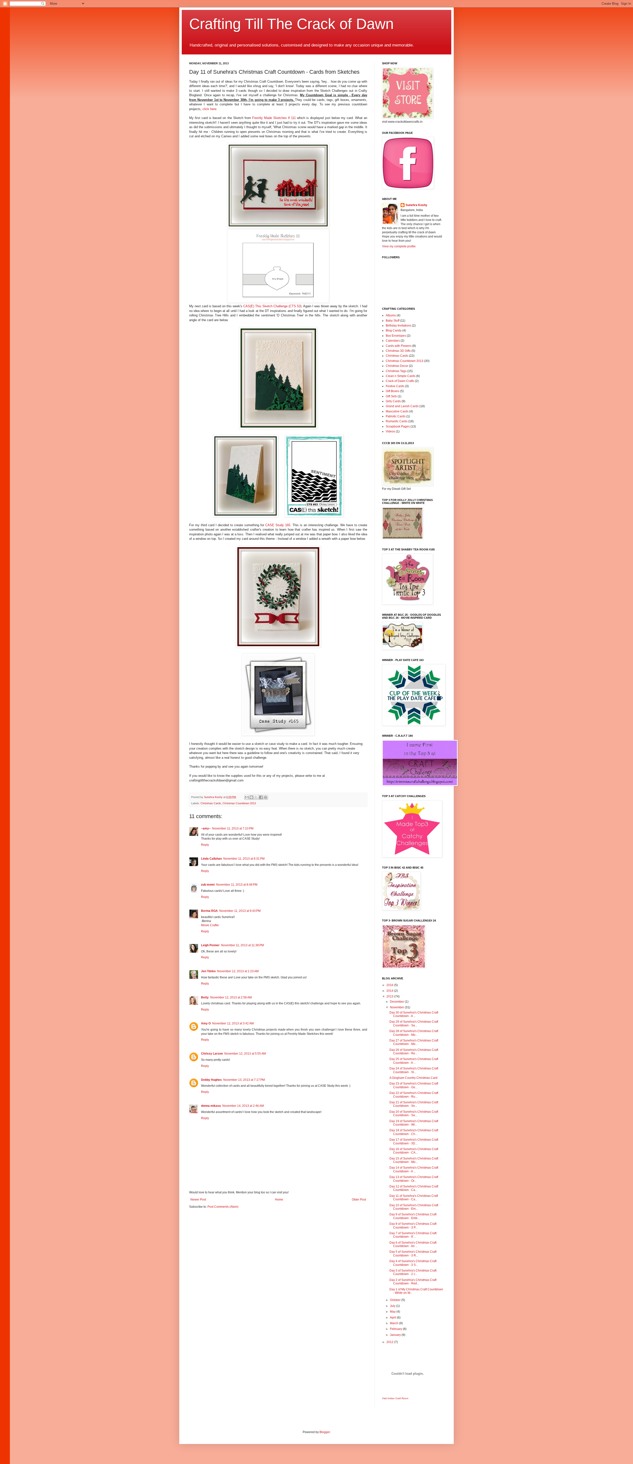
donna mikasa (211, 1106)
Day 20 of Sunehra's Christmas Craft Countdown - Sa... (413, 1113)
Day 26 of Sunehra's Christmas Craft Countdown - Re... (413, 1051)
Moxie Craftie (210, 925)
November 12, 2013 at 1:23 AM (238, 971)
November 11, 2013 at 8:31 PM (244, 858)
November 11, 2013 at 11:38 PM (242, 945)
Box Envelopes (396, 335)
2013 (390, 996)
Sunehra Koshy (416, 205)
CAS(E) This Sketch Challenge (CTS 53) (271, 306)
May (393, 1311)
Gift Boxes (392, 391)
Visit (395, 1398)
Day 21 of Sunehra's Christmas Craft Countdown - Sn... (413, 1104)
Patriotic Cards (396, 416)
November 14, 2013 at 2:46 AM (243, 1106)
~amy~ (206, 828)
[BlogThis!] (251, 797)
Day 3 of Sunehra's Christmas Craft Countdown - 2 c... (412, 1272)
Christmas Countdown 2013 (239, 803)
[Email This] (246, 797)
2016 (390, 985)
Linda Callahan (211, 858)
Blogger (324, 1432)
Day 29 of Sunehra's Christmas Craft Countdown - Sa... (413, 1023)
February (396, 1329)
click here (209, 109)
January (396, 1335)
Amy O (206, 1023)
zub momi (208, 884)
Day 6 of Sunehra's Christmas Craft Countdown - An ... (412, 1244)
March (394, 1323)
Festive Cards (395, 386)
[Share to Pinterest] (265, 797)
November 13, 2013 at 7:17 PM (244, 1080)
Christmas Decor (397, 366)
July (393, 1306)
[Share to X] (256, 797)
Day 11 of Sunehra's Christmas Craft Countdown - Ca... (413, 1197)
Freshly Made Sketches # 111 (274, 118)
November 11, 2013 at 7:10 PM (232, 828)
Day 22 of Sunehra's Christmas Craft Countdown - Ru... (413, 1094)
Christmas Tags (396, 371)
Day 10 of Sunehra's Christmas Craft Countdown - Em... (413, 1207)
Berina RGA (209, 911)
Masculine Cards (397, 411)
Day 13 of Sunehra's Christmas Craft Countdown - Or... (413, 1178)
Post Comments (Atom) (222, 1206)
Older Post (359, 1199)
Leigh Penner (210, 945)
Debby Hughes (211, 1080)
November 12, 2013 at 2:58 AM (231, 997)
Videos (390, 431)
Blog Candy (394, 330)
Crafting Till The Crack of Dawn (291, 24)
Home (279, 1199)
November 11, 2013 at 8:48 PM (236, 884)
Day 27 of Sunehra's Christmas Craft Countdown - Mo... (413, 1042)
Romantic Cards (396, 421)
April (393, 1317)
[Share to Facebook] (260, 797)
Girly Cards (393, 401)
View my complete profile (399, 246)
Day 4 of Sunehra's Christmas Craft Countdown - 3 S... (412, 1262)
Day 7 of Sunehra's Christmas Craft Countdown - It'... (412, 1234)
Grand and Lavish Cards (402, 406)
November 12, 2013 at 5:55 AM (245, 1053)
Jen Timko (208, 971)
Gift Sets (391, 396)
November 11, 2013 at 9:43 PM (240, 911)
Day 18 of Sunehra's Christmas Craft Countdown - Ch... (413, 1132)
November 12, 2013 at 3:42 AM (233, 1023)
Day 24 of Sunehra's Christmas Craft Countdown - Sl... (413, 1070)
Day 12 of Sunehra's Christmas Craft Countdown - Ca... (413, 1188)
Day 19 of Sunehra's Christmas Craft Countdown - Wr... (413, 1122)
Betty (205, 997)
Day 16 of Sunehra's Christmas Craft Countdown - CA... (413, 1150)
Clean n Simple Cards (400, 376)
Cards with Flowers (398, 346)
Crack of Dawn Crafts (400, 381)
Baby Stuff (392, 320)
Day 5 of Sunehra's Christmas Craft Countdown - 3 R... (412, 1253)
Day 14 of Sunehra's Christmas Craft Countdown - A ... (413, 1169)
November (397, 1007)
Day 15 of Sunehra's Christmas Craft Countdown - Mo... (413, 1160)
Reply (205, 845)
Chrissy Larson (212, 1053)
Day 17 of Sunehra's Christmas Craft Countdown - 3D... (413, 1141)
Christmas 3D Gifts (398, 351)
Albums (391, 315)
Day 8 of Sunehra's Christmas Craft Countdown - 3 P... (412, 1225)
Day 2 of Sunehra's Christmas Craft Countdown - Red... (412, 1281)
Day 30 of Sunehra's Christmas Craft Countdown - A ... (413, 1014)
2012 (390, 1342)
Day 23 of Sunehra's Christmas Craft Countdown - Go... (413, 1085)
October (395, 1300)
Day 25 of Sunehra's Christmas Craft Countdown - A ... (413, 1060)
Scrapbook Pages (398, 426)
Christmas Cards (211, 803)
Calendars (393, 340)
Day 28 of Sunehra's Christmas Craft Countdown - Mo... (413, 1032)
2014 (390, 990)
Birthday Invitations (398, 325)
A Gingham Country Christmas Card (413, 1078)
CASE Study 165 (277, 525)
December (397, 1001)
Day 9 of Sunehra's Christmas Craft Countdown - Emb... (412, 1216)
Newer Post (198, 1199)
